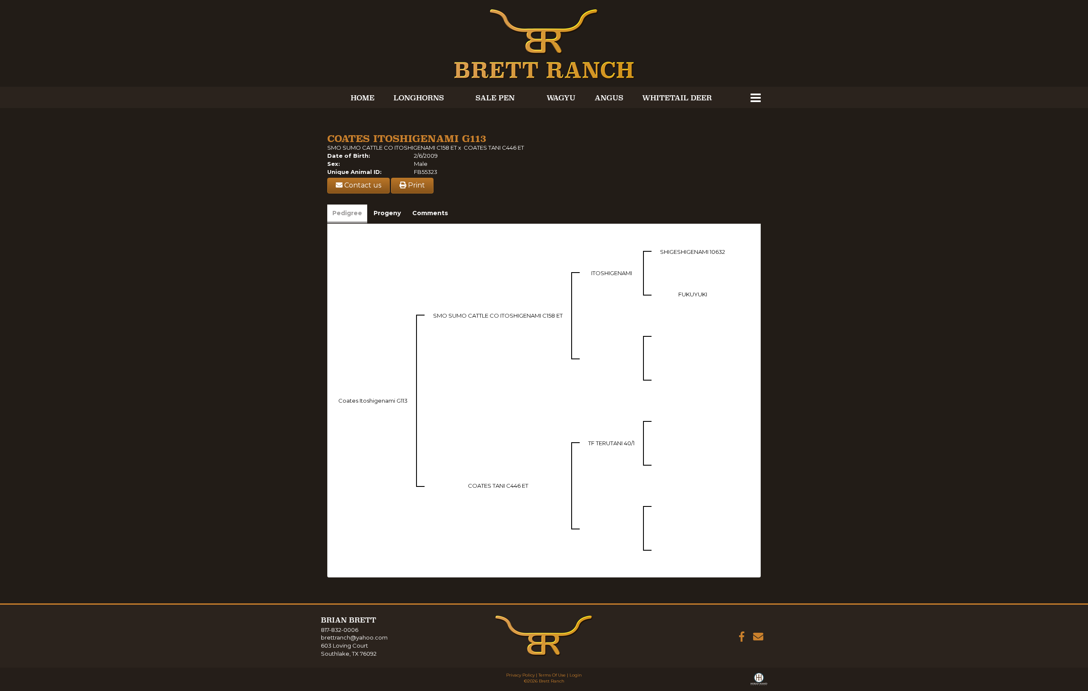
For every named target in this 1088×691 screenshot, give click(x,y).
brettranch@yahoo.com (354, 637)
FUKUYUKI (692, 294)
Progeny (387, 213)
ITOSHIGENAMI (611, 273)
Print (415, 185)
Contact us (362, 185)
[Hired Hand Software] (759, 681)
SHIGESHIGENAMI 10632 (692, 251)
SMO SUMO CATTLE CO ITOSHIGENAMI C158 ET (392, 147)
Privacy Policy (520, 675)
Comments (430, 213)
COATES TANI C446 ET (494, 147)
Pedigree (347, 213)
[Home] (544, 635)
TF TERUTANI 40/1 (611, 443)
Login (576, 675)
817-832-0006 (339, 629)
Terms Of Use (552, 675)
